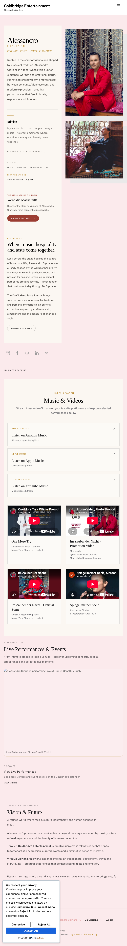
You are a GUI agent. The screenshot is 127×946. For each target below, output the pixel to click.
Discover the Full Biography (24, 152)
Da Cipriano (91, 919)
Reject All (44, 924)
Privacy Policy (90, 934)
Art (48, 168)
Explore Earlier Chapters (22, 179)
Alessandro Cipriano (66, 919)
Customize (18, 924)
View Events (10, 783)
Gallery (21, 168)
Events (109, 919)
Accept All (31, 930)
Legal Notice (76, 934)
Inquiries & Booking (15, 370)
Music (10, 168)
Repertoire (36, 168)
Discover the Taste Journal (21, 328)
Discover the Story (21, 218)
